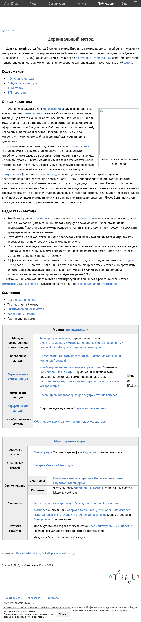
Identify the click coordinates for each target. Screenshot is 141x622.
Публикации (106, 3)
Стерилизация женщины (90, 408)
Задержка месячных (79, 510)
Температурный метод (55, 338)
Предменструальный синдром (109, 526)
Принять (63, 614)
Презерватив (48, 356)
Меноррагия (42, 519)
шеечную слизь (86, 218)
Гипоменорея (121, 510)
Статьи (10, 30)
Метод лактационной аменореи (79, 347)
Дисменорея (103, 510)
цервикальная (101, 58)
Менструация (43, 452)
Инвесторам (34, 597)
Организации (57, 3)
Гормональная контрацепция (54, 503)
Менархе (51, 465)
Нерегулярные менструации (53, 515)
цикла (128, 62)
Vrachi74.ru (11, 3)
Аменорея (40, 510)
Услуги (82, 3)
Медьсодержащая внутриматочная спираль (88, 395)
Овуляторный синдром (69, 483)
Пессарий (60, 360)
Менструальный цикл (70, 441)
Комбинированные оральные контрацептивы (71, 367)
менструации (52, 108)
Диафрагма (97, 356)
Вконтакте (52, 597)
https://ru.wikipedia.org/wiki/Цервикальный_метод (45, 553)
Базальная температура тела (73, 478)
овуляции (84, 58)
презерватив (46, 174)
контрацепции (11, 174)
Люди (33, 3)
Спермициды (48, 395)
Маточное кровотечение (89, 515)
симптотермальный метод (20, 284)
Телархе (39, 465)
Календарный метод (21, 314)
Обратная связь (13, 597)
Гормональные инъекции (57, 372)
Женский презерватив (73, 356)
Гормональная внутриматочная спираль (68, 381)
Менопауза (65, 465)
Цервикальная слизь (21, 299)
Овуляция (90, 452)
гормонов (40, 218)
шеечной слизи (33, 113)
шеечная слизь (80, 146)
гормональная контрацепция (97, 284)
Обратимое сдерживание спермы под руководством (70, 421)
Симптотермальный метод (25, 309)
